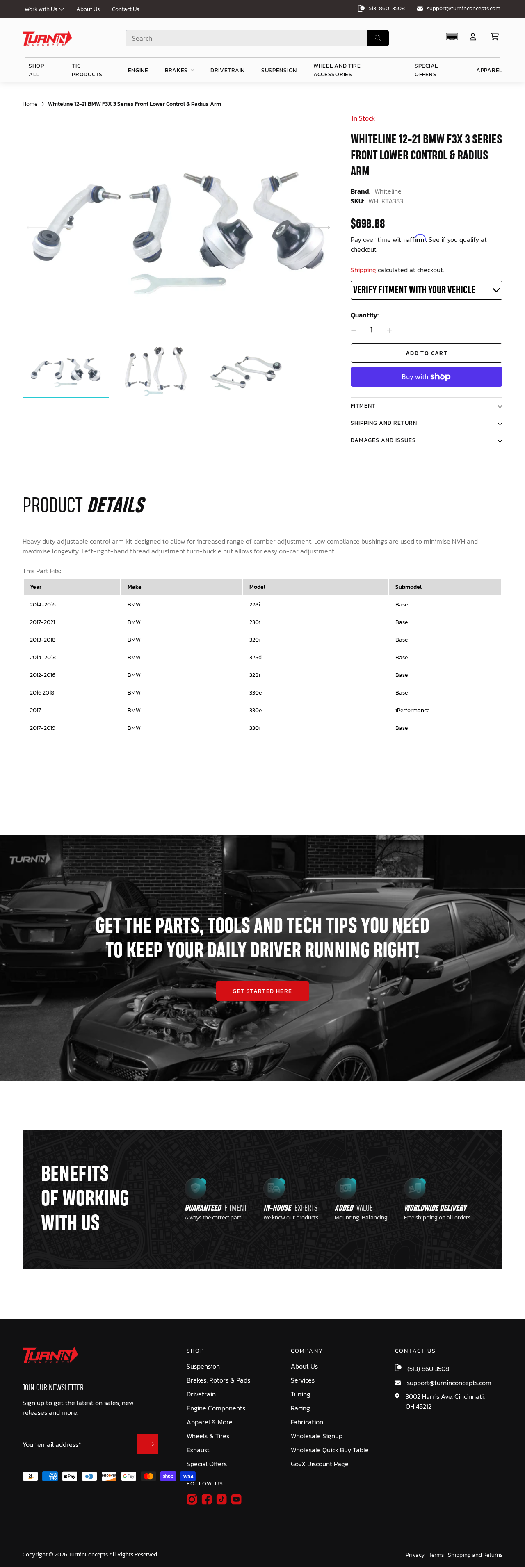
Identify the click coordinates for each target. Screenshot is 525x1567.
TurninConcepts (88, 1554)
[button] (452, 36)
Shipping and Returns (475, 1555)
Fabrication (307, 1422)
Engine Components (216, 1408)
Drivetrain (201, 1394)
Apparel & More (210, 1422)
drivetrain (227, 70)
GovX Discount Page (320, 1464)
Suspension (203, 1366)
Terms (436, 1555)
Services (303, 1380)
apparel (489, 70)
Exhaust (198, 1450)
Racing (300, 1408)
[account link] (473, 37)
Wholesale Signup (316, 1436)
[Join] (147, 1444)
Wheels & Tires (208, 1436)
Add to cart (426, 353)
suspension (279, 70)
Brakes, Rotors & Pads (218, 1380)
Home (30, 104)
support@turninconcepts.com (463, 8)
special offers (426, 70)
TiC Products (87, 70)
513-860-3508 (387, 8)
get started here (262, 991)
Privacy (415, 1555)
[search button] (378, 38)
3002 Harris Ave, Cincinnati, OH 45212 (445, 1401)
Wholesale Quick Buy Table (330, 1450)
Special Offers (207, 1464)
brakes (176, 70)
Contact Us (125, 9)
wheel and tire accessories (337, 70)
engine (138, 70)
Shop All (36, 70)
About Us (88, 9)
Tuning (300, 1394)
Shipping (363, 270)
